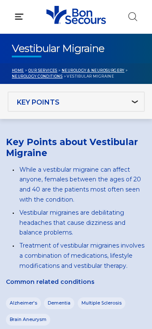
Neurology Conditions (37, 76)
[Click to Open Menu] (19, 16)
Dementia (59, 303)
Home (18, 70)
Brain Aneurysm (28, 319)
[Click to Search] (132, 16)
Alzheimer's (23, 303)
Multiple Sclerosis (101, 303)
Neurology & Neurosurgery (93, 70)
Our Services (42, 70)
